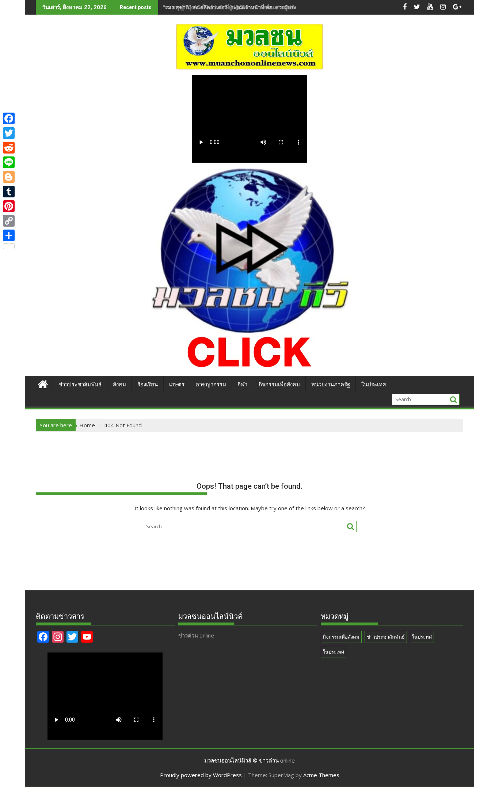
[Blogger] (8, 177)
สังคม (119, 384)
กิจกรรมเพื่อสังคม (279, 384)
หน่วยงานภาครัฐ (330, 384)
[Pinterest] (8, 206)
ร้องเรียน (147, 384)
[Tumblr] (8, 191)
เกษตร (176, 384)
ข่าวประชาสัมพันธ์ (80, 384)
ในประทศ (422, 636)
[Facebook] (8, 118)
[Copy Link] (8, 220)
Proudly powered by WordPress (201, 775)
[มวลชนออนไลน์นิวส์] (43, 383)
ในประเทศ (373, 384)
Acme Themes (321, 775)
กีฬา (242, 384)
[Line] (8, 162)
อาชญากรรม (211, 384)
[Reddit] (8, 147)
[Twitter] (8, 133)
